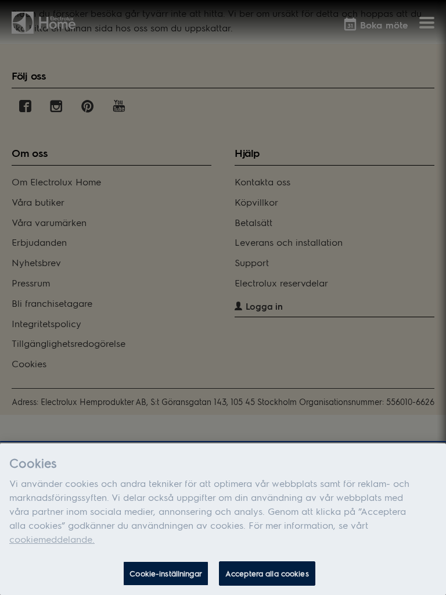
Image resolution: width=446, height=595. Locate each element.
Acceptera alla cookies (267, 573)
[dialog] (223, 519)
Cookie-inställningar (166, 573)
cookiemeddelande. (52, 539)
